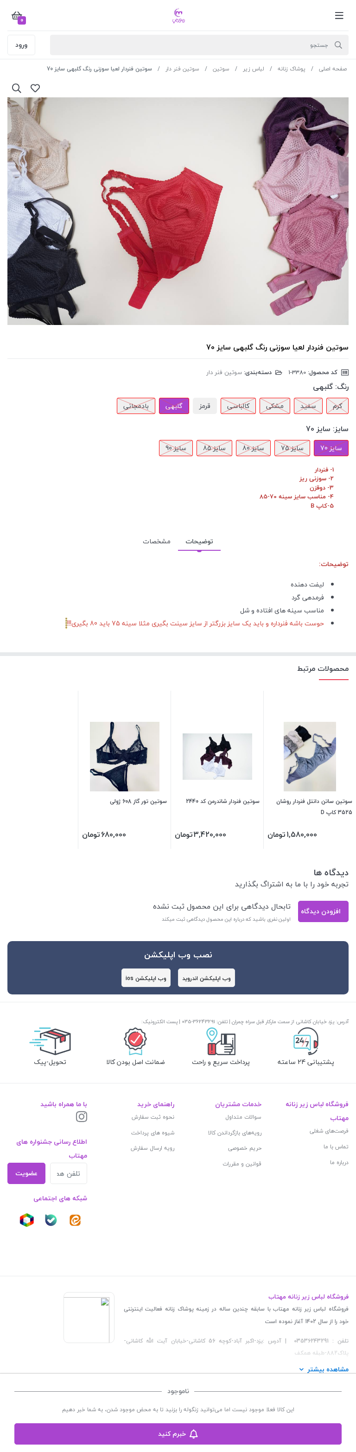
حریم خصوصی (244, 1148)
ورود (21, 45)
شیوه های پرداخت (152, 1133)
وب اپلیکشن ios (146, 978)
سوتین (221, 69)
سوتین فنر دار (182, 69)
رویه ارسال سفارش (152, 1148)
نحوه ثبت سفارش (153, 1117)
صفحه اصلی (333, 69)
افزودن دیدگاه (321, 911)
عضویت (26, 1173)
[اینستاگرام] (81, 1117)
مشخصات (157, 541)
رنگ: (342, 386)
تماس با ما (336, 1147)
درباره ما (339, 1162)
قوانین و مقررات (241, 1164)
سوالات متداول (243, 1117)
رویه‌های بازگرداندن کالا (234, 1133)
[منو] (339, 15)
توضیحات (199, 541)
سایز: (341, 428)
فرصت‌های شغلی (329, 1131)
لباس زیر (253, 69)
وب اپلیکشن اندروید (206, 978)
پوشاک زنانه (291, 69)
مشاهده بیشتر (328, 1369)
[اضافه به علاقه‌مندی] (35, 88)
